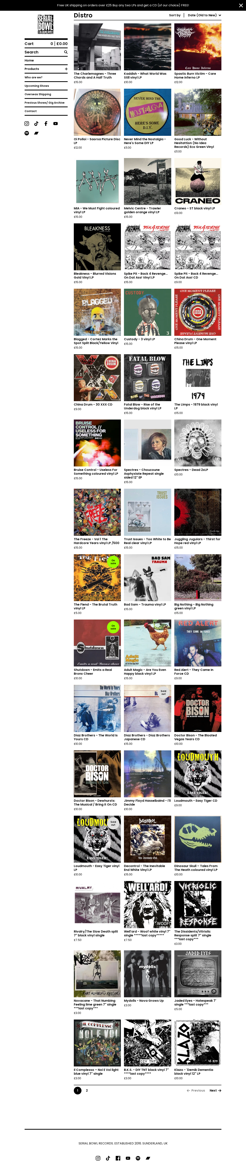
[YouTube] (56, 124)
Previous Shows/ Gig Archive (45, 103)
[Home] (46, 24)
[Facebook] (46, 124)
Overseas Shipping (38, 94)
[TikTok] (36, 124)
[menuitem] (195, 15)
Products (32, 69)
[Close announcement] (241, 5)
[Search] (66, 52)
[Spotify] (27, 133)
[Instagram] (27, 124)
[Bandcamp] (36, 133)
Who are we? (33, 77)
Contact (31, 111)
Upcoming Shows (37, 86)
